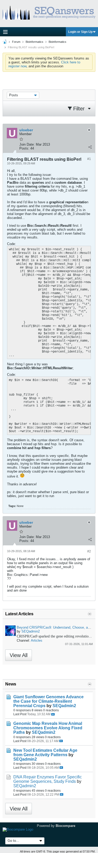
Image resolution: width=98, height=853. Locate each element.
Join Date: (27, 144)
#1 (89, 159)
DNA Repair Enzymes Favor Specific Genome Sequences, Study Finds (47, 779)
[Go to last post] (53, 714)
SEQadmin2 (30, 631)
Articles (36, 640)
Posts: (24, 148)
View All (18, 655)
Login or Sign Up (80, 32)
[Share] (90, 147)
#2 (89, 551)
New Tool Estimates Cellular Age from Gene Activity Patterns (45, 752)
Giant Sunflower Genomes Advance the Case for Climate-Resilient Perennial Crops (48, 701)
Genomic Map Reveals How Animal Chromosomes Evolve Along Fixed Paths (47, 728)
